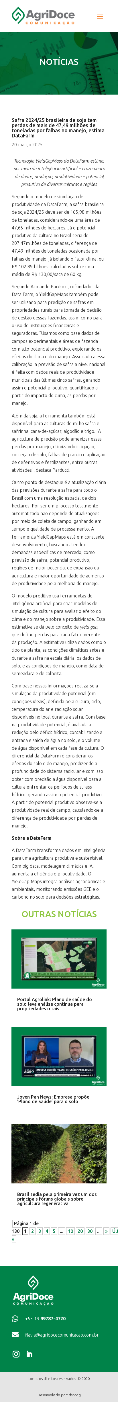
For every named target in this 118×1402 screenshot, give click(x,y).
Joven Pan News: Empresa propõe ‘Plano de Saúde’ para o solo (53, 1099)
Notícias (59, 62)
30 (90, 1231)
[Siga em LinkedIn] (30, 1354)
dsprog (75, 1395)
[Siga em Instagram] (17, 1354)
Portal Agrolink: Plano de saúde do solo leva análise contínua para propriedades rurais (54, 1004)
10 (70, 1231)
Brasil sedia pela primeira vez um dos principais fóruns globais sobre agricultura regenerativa (57, 1199)
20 (80, 1231)
